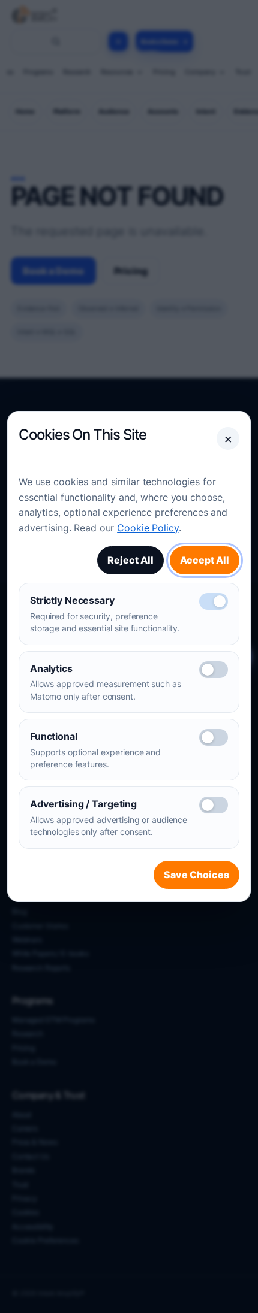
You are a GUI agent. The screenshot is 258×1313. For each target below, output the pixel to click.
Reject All (130, 560)
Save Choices (196, 875)
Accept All (204, 560)
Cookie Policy (147, 528)
